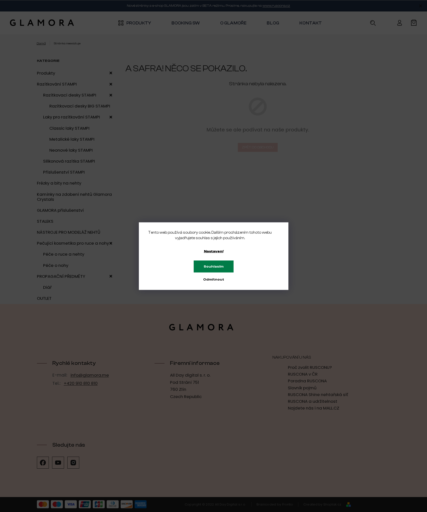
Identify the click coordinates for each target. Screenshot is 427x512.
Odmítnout (213, 279)
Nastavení (213, 251)
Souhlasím (214, 266)
